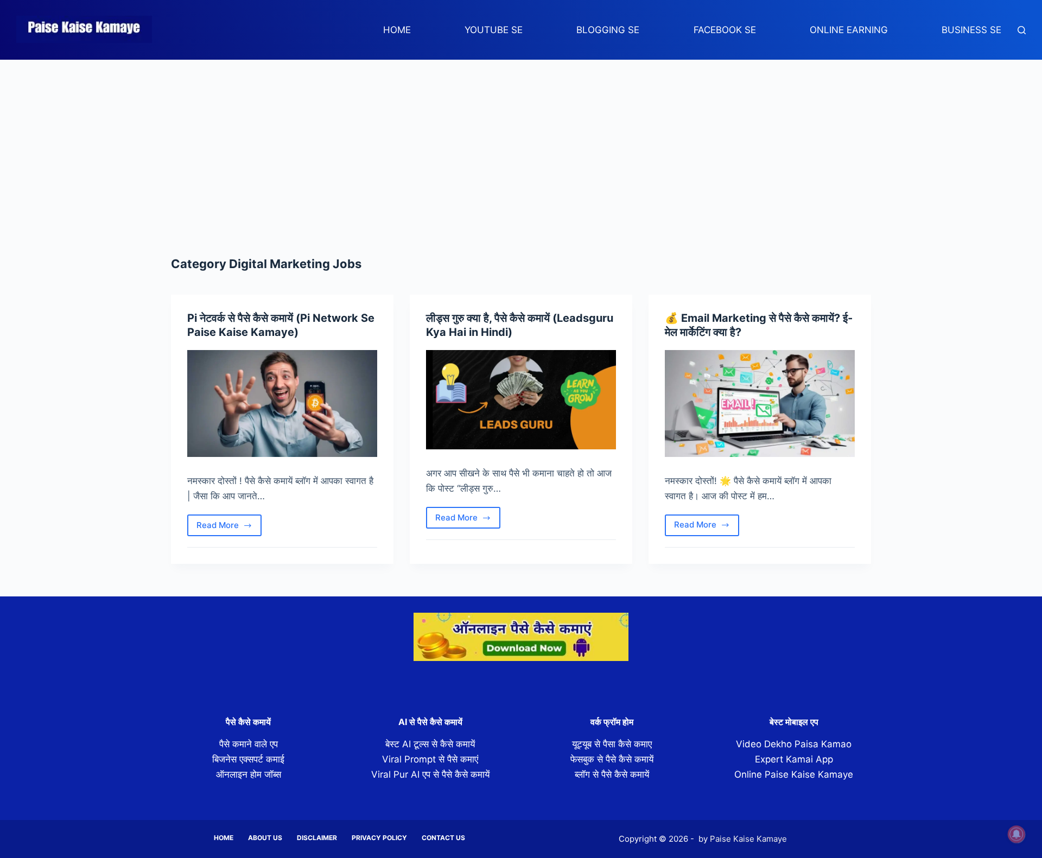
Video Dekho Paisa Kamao (794, 744)
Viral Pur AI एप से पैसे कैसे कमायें (430, 774)
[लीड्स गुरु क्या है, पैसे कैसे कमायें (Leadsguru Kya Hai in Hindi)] (521, 399)
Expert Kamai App (794, 759)
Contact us (443, 838)
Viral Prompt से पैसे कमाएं (430, 759)
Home (397, 29)
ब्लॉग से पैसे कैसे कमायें (612, 774)
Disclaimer (317, 838)
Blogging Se (607, 29)
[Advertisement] (521, 141)
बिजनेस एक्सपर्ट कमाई (248, 759)
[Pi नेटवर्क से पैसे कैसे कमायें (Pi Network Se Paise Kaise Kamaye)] (282, 403)
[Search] (1022, 30)
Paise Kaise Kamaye (748, 839)
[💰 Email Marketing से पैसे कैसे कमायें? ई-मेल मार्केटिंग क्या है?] (760, 403)
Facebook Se (725, 29)
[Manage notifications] (1016, 834)
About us (265, 838)
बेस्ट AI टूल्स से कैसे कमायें (430, 744)
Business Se (971, 29)
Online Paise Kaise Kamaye (793, 774)
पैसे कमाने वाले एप (248, 744)
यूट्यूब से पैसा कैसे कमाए (612, 744)
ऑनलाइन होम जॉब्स (248, 774)
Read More (227, 528)
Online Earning (849, 29)
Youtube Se (494, 29)
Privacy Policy (379, 838)
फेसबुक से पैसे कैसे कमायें (611, 759)
